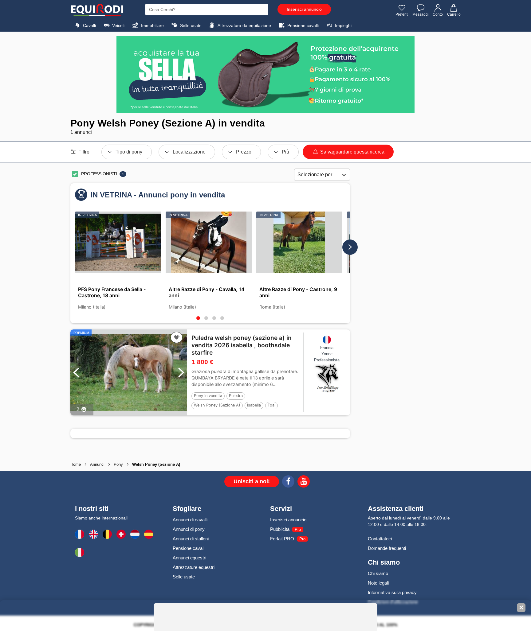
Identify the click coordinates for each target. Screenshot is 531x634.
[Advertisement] (405, 265)
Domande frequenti (387, 548)
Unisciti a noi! (252, 481)
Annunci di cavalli (190, 519)
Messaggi (420, 14)
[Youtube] (303, 482)
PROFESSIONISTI (99, 173)
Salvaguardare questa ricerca (351, 151)
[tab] (198, 318)
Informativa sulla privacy (392, 592)
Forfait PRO (282, 538)
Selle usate (190, 25)
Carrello (454, 14)
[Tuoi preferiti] (177, 337)
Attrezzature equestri (193, 567)
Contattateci (380, 538)
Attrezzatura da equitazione (244, 25)
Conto (438, 14)
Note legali (378, 582)
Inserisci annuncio (304, 9)
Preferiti (401, 14)
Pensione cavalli (302, 25)
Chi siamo (378, 573)
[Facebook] (288, 482)
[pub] (265, 74)
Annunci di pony (189, 529)
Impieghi (343, 25)
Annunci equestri (189, 557)
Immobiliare (152, 25)
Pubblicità (279, 529)
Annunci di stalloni (191, 538)
